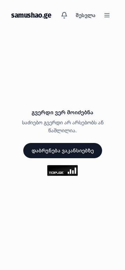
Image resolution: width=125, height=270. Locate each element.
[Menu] (107, 15)
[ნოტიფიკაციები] (64, 15)
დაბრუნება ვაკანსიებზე (63, 150)
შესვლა (85, 15)
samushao (31, 15)
